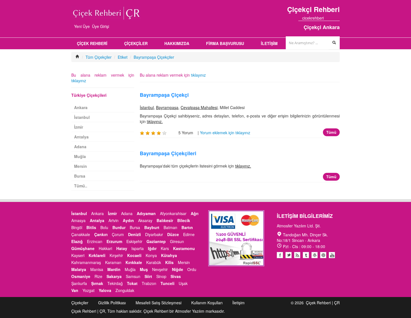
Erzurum (114, 241)
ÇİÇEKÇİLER (136, 43)
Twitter (288, 255)
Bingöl (76, 227)
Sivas (176, 276)
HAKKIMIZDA (176, 43)
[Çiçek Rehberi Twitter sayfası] (328, 18)
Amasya (78, 220)
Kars (165, 248)
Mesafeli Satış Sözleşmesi (158, 302)
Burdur (119, 227)
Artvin (113, 220)
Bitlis (91, 227)
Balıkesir (165, 220)
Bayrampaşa (167, 107)
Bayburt (151, 227)
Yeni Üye (82, 26)
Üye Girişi (100, 26)
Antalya (81, 137)
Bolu (104, 227)
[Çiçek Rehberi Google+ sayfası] (333, 18)
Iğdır (152, 248)
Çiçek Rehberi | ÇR (323, 302)
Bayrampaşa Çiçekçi (164, 94)
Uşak (183, 283)
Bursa (79, 176)
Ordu (191, 269)
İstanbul (147, 107)
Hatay (121, 248)
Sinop (161, 276)
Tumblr (306, 255)
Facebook (280, 255)
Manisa (96, 269)
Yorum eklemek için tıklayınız (225, 132)
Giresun (177, 241)
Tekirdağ (115, 283)
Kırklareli (97, 255)
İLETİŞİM (269, 43)
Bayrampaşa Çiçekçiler (154, 57)
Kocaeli (134, 255)
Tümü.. (80, 186)
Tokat (132, 283)
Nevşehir (160, 269)
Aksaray (145, 220)
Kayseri (77, 255)
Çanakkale (80, 234)
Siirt (148, 276)
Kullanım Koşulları (207, 302)
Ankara (81, 107)
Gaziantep (156, 241)
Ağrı (195, 213)
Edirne (189, 234)
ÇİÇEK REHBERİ (92, 43)
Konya (151, 255)
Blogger (297, 255)
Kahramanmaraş (86, 262)
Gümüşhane (83, 248)
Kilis (169, 262)
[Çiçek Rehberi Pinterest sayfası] (338, 18)
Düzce (173, 234)
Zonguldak (124, 290)
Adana (80, 146)
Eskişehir (134, 241)
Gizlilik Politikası (112, 302)
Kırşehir (116, 255)
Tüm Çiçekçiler (99, 57)
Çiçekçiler (79, 302)
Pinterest (323, 255)
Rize (98, 276)
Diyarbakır (154, 234)
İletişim (238, 302)
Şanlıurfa (79, 283)
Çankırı (101, 234)
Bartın (187, 227)
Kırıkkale (134, 262)
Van (74, 290)
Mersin (80, 166)
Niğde (177, 269)
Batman (170, 227)
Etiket (122, 57)
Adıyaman (146, 213)
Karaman (113, 262)
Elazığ (77, 241)
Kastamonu (184, 248)
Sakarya (114, 276)
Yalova (105, 290)
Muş (144, 269)
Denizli (134, 234)
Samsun (133, 276)
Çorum (118, 234)
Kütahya (169, 255)
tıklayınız (198, 75)
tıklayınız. (155, 121)
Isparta (137, 248)
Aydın (128, 220)
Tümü (331, 132)
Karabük (153, 262)
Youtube (314, 255)
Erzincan (94, 241)
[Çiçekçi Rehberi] (77, 57)
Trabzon (149, 283)
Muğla (80, 156)
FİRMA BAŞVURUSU (225, 43)
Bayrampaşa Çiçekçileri (168, 153)
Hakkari (105, 248)
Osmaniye (80, 276)
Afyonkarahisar (173, 213)
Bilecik (183, 220)
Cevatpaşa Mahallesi (199, 107)
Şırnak (97, 283)
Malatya (78, 269)
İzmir (78, 127)
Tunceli (167, 283)
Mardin (114, 269)
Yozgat (88, 290)
